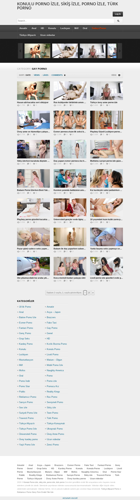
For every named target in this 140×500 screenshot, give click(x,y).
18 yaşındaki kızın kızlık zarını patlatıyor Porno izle (114, 219)
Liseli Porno (52, 354)
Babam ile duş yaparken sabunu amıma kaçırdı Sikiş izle (81, 249)
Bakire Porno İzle (27, 317)
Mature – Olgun (54, 360)
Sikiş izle (51, 407)
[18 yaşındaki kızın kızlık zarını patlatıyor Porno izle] (106, 207)
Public (22, 391)
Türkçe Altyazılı (27, 35)
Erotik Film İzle (47, 492)
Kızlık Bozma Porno (57, 344)
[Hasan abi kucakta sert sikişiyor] (37, 51)
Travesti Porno (26, 418)
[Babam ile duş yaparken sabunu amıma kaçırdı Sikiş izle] (70, 237)
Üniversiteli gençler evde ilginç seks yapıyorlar (76, 219)
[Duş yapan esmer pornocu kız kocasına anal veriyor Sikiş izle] (70, 149)
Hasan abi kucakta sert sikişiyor (32, 102)
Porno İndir (24, 381)
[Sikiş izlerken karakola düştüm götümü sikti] (33, 149)
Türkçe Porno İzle (28, 428)
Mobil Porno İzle (55, 365)
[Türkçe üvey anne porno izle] (93, 51)
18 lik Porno (25, 307)
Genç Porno (25, 333)
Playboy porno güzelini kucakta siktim (35, 219)
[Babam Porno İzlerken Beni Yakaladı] (33, 178)
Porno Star (24, 386)
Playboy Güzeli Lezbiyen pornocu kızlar (109, 132)
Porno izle (52, 381)
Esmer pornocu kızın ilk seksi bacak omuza (75, 132)
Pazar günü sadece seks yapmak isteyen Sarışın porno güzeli (47, 249)
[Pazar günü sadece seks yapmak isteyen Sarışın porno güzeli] (33, 237)
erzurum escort (70, 498)
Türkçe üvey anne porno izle (103, 102)
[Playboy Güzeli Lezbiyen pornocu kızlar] (106, 120)
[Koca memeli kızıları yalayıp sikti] (70, 266)
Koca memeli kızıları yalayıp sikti (69, 278)
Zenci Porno (53, 444)
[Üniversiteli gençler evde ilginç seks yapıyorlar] (70, 207)
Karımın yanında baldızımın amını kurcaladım (75, 190)
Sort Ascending (65, 75)
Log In (118, 14)
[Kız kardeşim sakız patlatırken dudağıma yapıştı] (106, 178)
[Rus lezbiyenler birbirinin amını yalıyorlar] (65, 51)
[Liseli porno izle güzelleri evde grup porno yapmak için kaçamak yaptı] (106, 266)
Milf (76, 28)
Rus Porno (52, 397)
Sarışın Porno (26, 402)
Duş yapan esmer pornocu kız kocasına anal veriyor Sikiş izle (83, 161)
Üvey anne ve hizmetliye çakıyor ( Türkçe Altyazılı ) (42, 132)
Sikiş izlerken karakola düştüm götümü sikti (38, 161)
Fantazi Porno (26, 328)
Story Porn (36, 492)
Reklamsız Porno (27, 397)
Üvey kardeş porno (28, 439)
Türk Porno (52, 418)
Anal (34, 28)
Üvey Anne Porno (55, 434)
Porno (50, 375)
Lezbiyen (65, 28)
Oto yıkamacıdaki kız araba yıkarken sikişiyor (39, 278)
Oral (85, 28)
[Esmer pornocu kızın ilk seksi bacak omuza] (70, 120)
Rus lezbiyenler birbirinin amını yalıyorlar (73, 102)
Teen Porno (52, 413)
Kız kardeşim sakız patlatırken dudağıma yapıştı (113, 190)
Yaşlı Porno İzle (27, 444)
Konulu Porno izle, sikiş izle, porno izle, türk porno (67, 6)
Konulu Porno (53, 349)
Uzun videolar (47, 35)
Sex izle (23, 407)
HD (42, 28)
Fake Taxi (52, 322)
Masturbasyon (26, 360)
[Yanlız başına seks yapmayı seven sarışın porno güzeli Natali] (106, 237)
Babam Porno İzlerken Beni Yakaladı (34, 190)
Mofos (22, 370)
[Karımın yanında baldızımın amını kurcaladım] (70, 178)
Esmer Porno (25, 322)
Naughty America (55, 370)
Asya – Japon (53, 312)
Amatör (23, 28)
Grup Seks (24, 338)
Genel (50, 333)
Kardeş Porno (26, 344)
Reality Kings (53, 391)
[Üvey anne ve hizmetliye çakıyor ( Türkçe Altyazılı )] (33, 120)
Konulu (52, 28)
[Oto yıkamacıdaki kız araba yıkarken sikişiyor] (33, 266)
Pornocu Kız (53, 386)
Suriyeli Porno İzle (28, 413)
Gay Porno (52, 328)
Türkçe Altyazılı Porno (110, 489)
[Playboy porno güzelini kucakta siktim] (33, 207)
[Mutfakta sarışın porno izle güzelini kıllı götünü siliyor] (106, 149)
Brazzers (51, 317)
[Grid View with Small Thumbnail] (119, 75)
